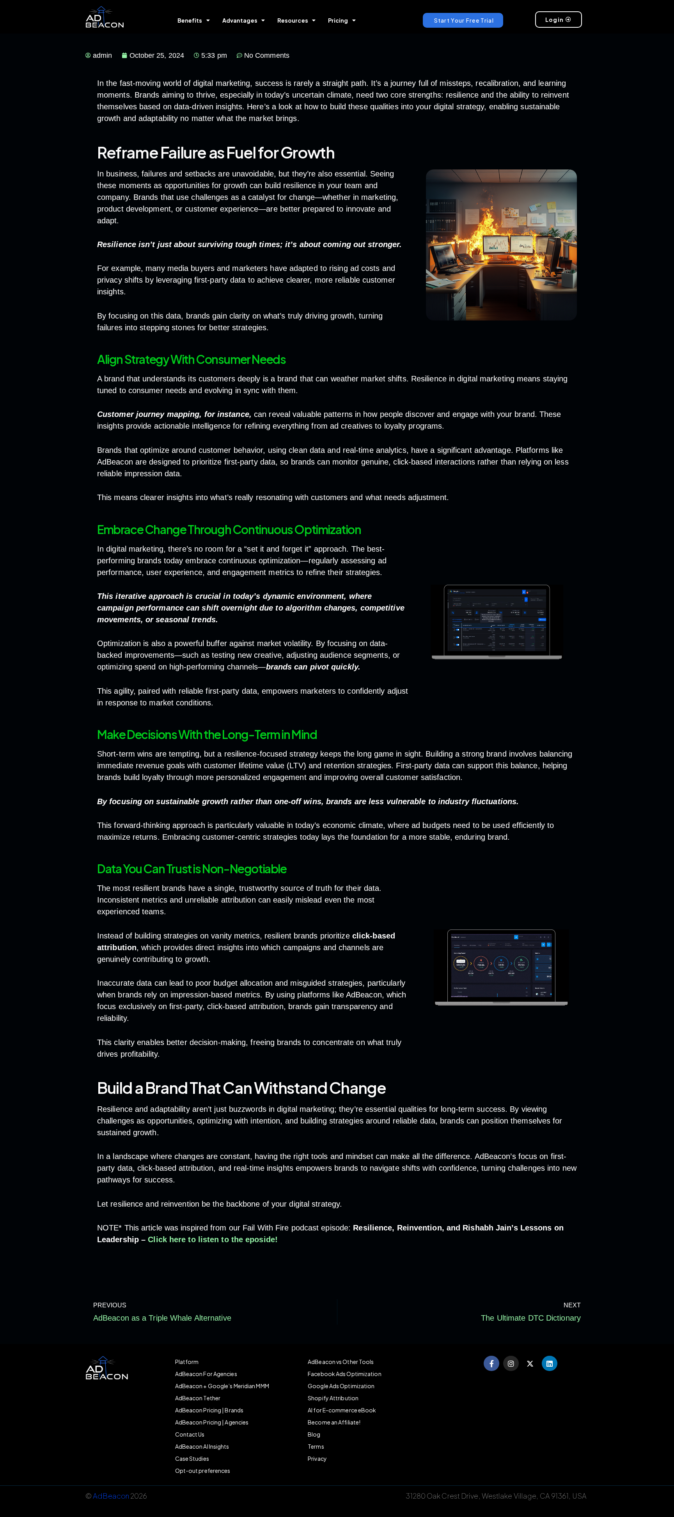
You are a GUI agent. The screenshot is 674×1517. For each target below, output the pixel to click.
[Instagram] (511, 1363)
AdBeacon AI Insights (202, 1446)
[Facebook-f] (491, 1363)
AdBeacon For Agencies (206, 1373)
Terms (316, 1446)
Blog (314, 1434)
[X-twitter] (530, 1363)
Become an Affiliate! (334, 1422)
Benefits (189, 20)
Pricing (338, 20)
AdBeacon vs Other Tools (341, 1361)
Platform (187, 1361)
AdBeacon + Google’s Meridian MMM (222, 1385)
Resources (292, 20)
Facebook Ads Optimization (344, 1373)
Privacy (317, 1458)
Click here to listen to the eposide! (213, 1239)
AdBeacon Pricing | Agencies (212, 1422)
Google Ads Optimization (341, 1385)
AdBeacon (111, 1495)
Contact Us (190, 1434)
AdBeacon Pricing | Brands (209, 1410)
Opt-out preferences (203, 1470)
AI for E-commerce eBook (342, 1410)
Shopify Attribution (333, 1397)
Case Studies (192, 1458)
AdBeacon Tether (198, 1397)
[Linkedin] (549, 1363)
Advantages (239, 20)
